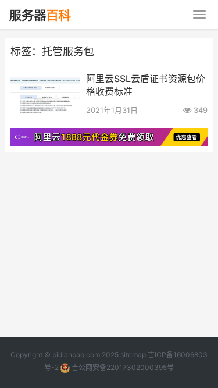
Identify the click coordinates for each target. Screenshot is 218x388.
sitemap (133, 354)
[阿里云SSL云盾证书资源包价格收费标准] (45, 79)
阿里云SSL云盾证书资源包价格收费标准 (145, 85)
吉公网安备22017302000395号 (122, 367)
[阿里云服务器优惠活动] (109, 135)
